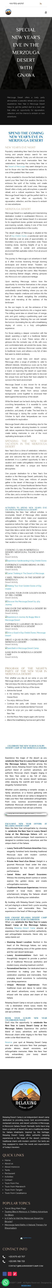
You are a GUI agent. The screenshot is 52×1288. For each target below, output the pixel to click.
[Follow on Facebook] (37, 4)
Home (8, 1160)
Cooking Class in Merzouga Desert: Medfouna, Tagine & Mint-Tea (25, 552)
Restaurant (10, 1173)
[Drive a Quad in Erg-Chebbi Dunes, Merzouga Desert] (26, 634)
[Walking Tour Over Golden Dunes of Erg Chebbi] (26, 587)
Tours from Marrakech (15, 1186)
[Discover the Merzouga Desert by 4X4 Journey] (26, 603)
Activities (9, 1177)
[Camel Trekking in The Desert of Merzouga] (26, 573)
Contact (8, 1180)
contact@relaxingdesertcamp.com (26, 1266)
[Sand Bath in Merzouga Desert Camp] (26, 648)
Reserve (8, 1042)
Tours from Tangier (13, 1190)
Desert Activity (11, 557)
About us (9, 1163)
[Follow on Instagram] (45, 4)
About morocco (12, 1167)
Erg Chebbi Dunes (19, 236)
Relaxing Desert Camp (24, 928)
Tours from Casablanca (16, 1193)
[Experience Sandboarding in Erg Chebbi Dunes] (26, 560)
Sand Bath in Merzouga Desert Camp (23, 653)
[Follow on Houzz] (41, 4)
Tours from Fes (12, 1183)
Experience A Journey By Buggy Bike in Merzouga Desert (24, 625)
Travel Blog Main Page (15, 1208)
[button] (5, 1282)
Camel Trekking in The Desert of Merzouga (25, 578)
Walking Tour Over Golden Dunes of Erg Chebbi (25, 594)
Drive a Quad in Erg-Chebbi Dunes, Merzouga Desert (25, 640)
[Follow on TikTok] (15, 1274)
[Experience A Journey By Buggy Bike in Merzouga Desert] (26, 619)
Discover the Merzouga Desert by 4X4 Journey (26, 609)
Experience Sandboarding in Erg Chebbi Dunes (25, 566)
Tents (7, 1170)
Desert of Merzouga (16, 166)
